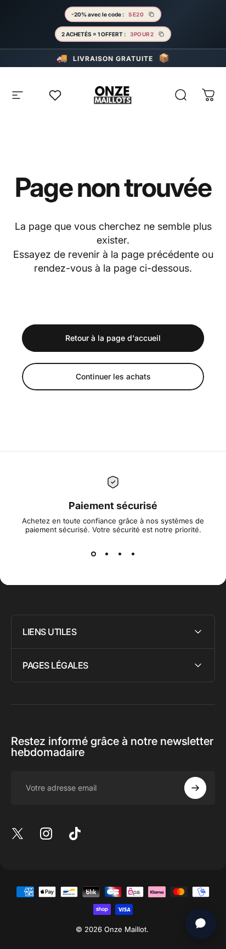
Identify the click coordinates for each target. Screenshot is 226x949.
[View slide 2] (106, 553)
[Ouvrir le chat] (200, 923)
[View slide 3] (119, 553)
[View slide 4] (132, 553)
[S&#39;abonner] (195, 788)
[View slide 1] (93, 553)
